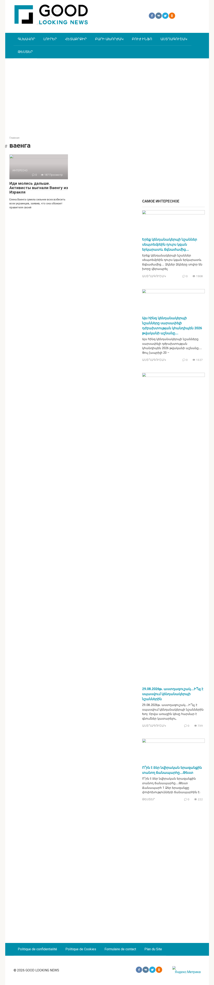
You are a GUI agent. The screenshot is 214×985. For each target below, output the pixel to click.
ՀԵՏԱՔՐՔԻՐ (76, 39)
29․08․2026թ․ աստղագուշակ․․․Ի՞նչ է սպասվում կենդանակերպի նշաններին (172, 694)
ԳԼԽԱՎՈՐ (26, 39)
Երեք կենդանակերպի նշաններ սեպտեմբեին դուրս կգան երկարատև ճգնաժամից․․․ (169, 244)
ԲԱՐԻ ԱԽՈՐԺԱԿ (109, 39)
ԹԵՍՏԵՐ (25, 52)
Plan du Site (153, 949)
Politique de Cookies (80, 949)
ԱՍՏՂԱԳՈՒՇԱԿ (173, 39)
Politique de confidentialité (37, 949)
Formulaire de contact (120, 949)
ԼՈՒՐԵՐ (50, 39)
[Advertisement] (107, 94)
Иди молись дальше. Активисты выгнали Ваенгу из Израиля (38, 188)
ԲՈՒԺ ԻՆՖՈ (142, 39)
